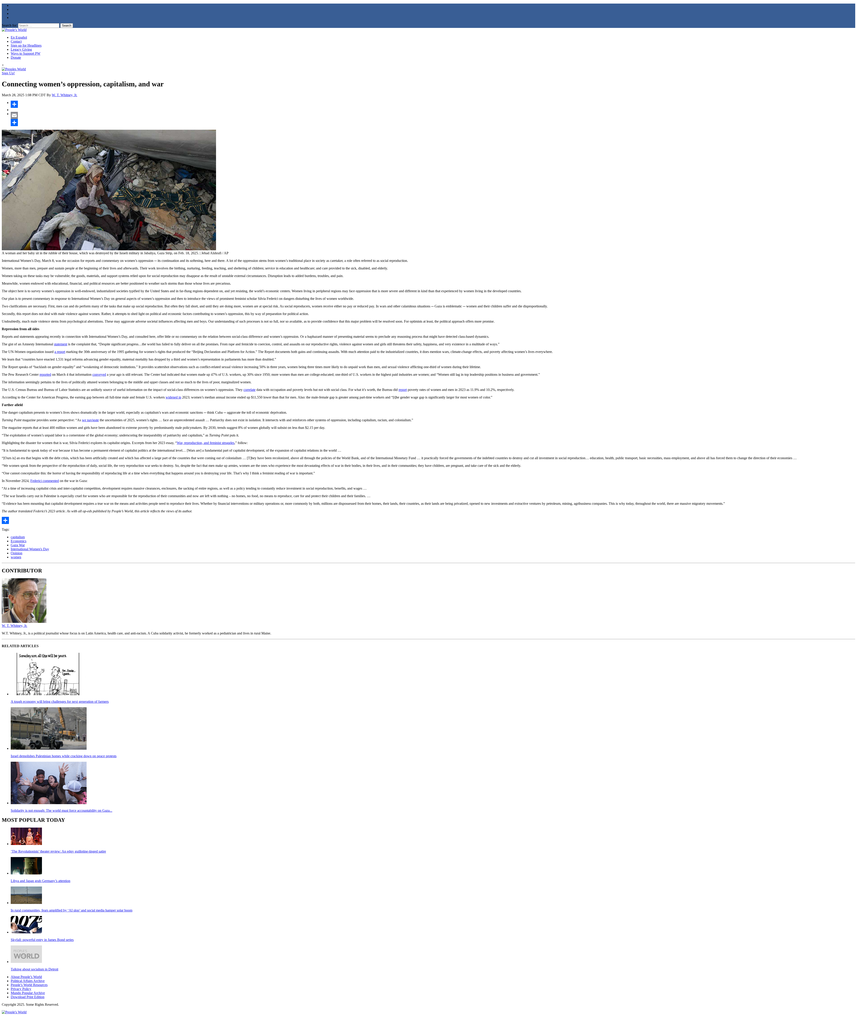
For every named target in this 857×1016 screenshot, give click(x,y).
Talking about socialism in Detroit (34, 969)
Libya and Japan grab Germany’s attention (40, 881)
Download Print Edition (27, 997)
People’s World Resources (29, 985)
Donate (16, 57)
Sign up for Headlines (26, 45)
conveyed (99, 374)
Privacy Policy (21, 989)
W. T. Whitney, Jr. (64, 95)
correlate (249, 390)
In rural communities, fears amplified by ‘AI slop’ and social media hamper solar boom (71, 910)
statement (60, 344)
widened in (173, 397)
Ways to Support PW (25, 53)
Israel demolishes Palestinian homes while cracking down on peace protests (63, 756)
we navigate (90, 420)
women (16, 557)
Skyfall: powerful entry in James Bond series (42, 940)
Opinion (16, 553)
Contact (16, 41)
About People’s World (26, 977)
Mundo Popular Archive (28, 993)
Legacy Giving (21, 49)
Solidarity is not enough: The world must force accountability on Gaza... (61, 810)
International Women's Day (30, 549)
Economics (18, 541)
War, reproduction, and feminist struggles (205, 443)
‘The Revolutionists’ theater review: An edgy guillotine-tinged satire (58, 851)
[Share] (433, 104)
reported (45, 374)
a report (59, 352)
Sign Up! (8, 73)
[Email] (433, 115)
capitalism (18, 537)
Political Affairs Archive (28, 981)
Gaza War (18, 545)
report (403, 390)
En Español (19, 37)
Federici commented (44, 481)
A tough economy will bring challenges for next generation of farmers (60, 701)
